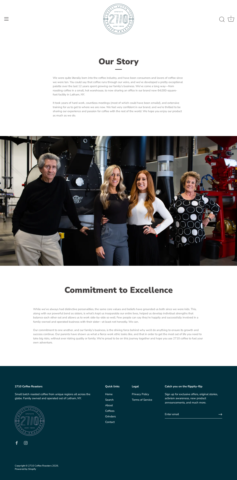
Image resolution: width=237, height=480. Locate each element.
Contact (110, 422)
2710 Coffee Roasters (40, 465)
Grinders (110, 416)
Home (109, 394)
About (109, 405)
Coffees (109, 411)
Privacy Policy (140, 394)
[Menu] (6, 19)
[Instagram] (26, 442)
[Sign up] (220, 414)
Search (109, 400)
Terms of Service (142, 400)
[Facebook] (17, 442)
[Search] (222, 19)
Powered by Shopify (25, 469)
